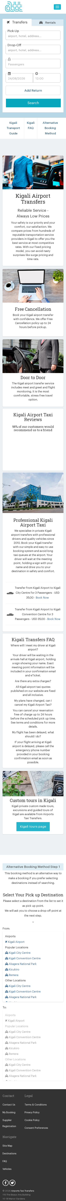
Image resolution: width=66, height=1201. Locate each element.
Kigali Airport (16, 942)
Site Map (7, 1146)
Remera (13, 975)
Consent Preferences (36, 1128)
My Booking (9, 1112)
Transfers (19, 22)
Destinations (9, 1153)
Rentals (50, 22)
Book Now (42, 597)
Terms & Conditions (36, 1105)
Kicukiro (13, 969)
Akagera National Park (22, 964)
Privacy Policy (32, 1112)
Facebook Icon (6, 1183)
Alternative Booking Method (50, 128)
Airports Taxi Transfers (22, 1191)
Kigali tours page (33, 826)
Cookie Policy (32, 1120)
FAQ (5, 1161)
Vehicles (7, 1169)
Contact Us (9, 1105)
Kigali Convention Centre (24, 958)
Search (33, 103)
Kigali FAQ (31, 125)
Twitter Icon (12, 1183)
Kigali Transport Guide (13, 128)
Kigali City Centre (19, 953)
